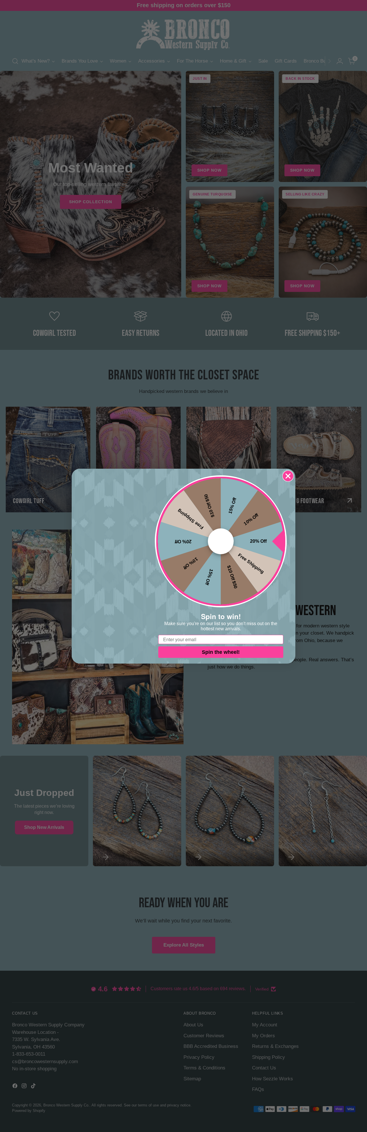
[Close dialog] (288, 476)
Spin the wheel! (221, 652)
